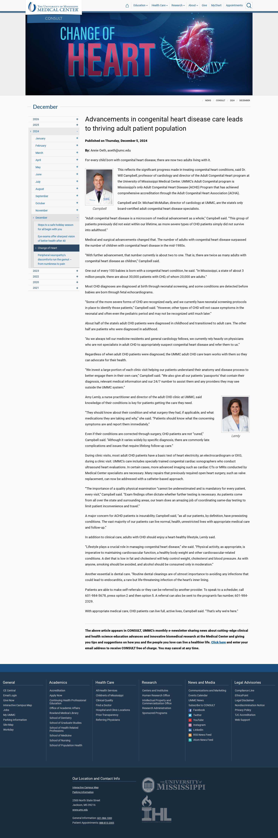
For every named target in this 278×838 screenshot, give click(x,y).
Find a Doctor (104, 705)
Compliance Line (244, 690)
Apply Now (56, 695)
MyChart (216, 5)
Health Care (158, 5)
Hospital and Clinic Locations (113, 710)
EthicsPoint (241, 695)
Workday (8, 729)
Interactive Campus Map (17, 705)
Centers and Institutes (155, 690)
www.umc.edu (80, 809)
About (192, 5)
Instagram (199, 725)
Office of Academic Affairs (65, 708)
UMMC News (196, 700)
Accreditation (57, 690)
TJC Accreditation (245, 715)
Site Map (8, 724)
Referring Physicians (108, 720)
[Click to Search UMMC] (249, 5)
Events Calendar (198, 695)
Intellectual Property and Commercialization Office (157, 702)
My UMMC (9, 715)
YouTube (197, 720)
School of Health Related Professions (64, 729)
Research (177, 5)
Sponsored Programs (154, 713)
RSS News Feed (201, 734)
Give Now (8, 700)
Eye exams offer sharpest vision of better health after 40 (56, 238)
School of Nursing (60, 740)
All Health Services (106, 690)
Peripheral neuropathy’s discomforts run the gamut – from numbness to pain (54, 260)
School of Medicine (60, 735)
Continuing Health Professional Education (68, 702)
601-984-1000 (104, 818)
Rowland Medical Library (64, 713)
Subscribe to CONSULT (202, 705)
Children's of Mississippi (109, 695)
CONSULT (53, 18)
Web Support (242, 720)
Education (139, 5)
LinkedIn (197, 730)
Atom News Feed (202, 740)
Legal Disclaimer (244, 700)
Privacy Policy (243, 710)
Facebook (198, 710)
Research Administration (156, 708)
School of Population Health (66, 745)
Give (204, 5)
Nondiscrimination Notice (250, 705)
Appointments (234, 5)
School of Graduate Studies (66, 723)
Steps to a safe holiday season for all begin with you (55, 227)
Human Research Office (156, 695)
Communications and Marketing (207, 690)
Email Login (10, 695)
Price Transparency (107, 715)
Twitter (197, 715)
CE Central (9, 690)
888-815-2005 (106, 822)
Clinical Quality (104, 700)
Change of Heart (47, 248)
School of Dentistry (61, 718)
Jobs (6, 710)
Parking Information (15, 720)
